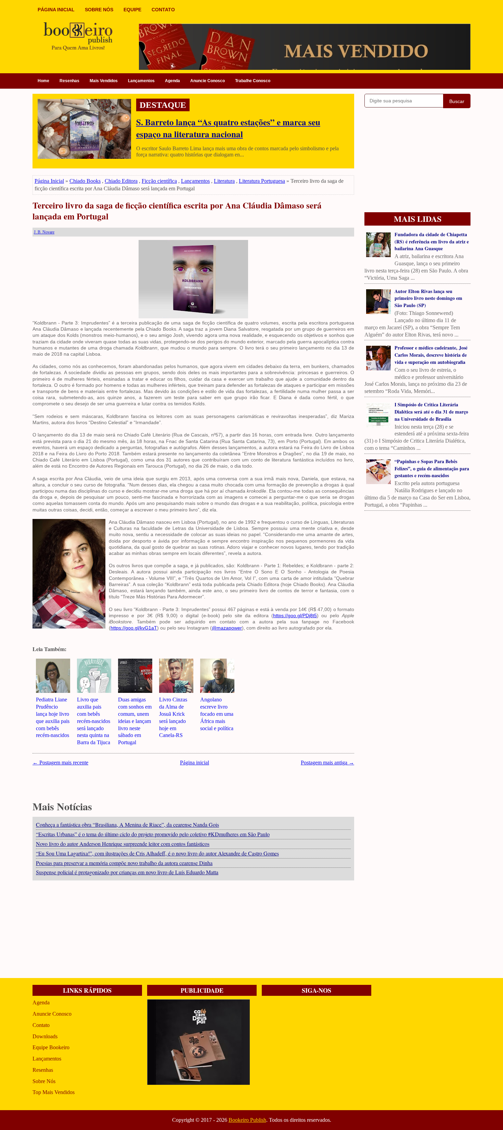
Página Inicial (49, 181)
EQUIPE (132, 9)
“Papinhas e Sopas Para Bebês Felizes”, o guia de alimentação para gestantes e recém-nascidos (432, 468)
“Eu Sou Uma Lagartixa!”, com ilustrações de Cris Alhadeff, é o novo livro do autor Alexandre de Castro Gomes (157, 853)
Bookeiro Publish (247, 1120)
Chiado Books (85, 181)
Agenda (172, 80)
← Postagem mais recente (60, 762)
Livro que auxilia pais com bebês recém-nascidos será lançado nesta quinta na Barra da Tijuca (93, 721)
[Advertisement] (193, 930)
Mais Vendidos (104, 80)
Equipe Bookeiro (51, 1047)
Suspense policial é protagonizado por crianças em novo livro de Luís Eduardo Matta (127, 872)
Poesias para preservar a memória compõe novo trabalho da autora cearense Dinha (124, 862)
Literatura (224, 181)
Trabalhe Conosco (252, 80)
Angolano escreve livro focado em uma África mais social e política (216, 714)
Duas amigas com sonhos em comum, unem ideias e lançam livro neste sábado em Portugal (135, 721)
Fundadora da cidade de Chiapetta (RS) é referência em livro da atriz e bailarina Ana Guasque (432, 241)
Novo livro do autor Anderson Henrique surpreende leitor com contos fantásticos (122, 843)
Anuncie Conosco (207, 80)
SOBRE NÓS (99, 9)
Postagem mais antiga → (327, 762)
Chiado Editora (121, 181)
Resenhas (69, 80)
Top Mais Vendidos (54, 1092)
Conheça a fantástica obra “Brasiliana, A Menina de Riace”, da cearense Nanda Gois (127, 824)
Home (43, 80)
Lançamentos (141, 80)
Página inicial (194, 762)
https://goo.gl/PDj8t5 (295, 615)
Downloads (45, 1036)
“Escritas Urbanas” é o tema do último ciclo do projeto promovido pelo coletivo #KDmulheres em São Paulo (153, 834)
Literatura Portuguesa (262, 181)
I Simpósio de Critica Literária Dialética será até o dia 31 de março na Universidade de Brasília (431, 411)
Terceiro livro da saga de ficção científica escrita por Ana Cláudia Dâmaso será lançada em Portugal (177, 211)
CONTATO (163, 9)
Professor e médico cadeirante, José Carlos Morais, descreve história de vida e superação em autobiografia (431, 355)
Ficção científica (159, 181)
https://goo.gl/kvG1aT (134, 628)
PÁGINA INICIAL (56, 9)
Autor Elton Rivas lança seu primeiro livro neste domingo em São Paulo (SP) (428, 298)
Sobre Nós (44, 1081)
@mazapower (227, 628)
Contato (41, 1025)
